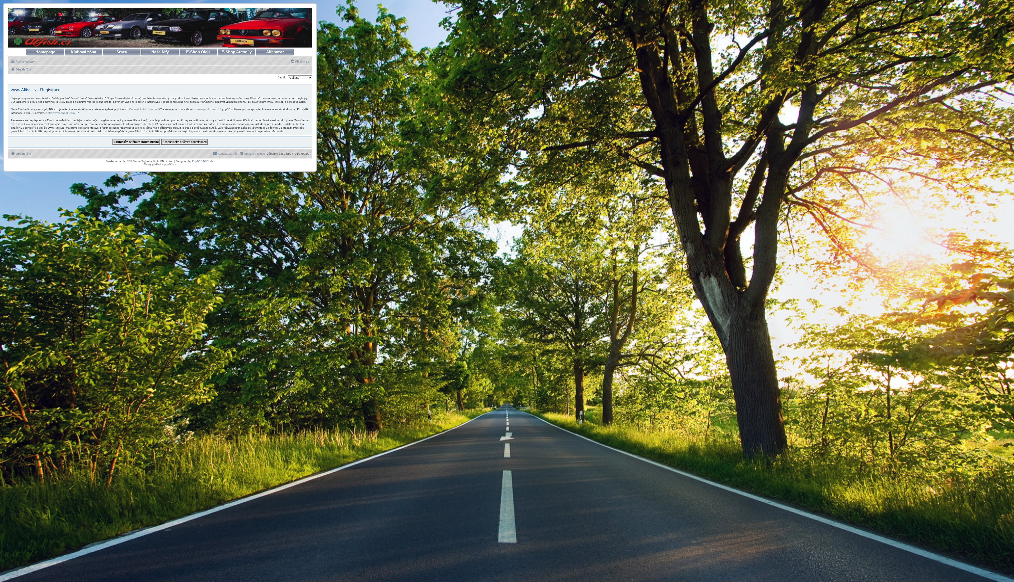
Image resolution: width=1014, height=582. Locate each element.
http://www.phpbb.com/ (61, 112)
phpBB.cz (170, 164)
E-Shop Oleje (198, 52)
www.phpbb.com (207, 109)
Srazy (121, 52)
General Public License (143, 109)
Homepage (45, 52)
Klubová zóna (83, 52)
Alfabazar (275, 52)
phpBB (126, 161)
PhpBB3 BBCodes (203, 161)
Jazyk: (282, 77)
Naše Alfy (160, 52)
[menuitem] (299, 61)
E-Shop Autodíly (237, 52)
